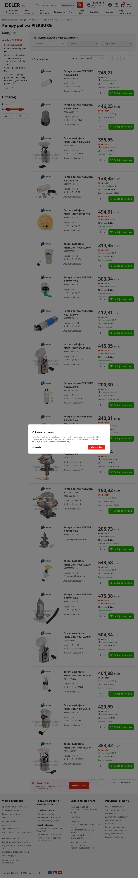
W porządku (96, 447)
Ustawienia (36, 447)
